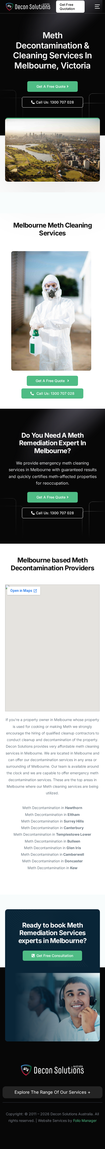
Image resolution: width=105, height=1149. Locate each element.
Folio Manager (85, 1120)
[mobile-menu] (95, 6)
